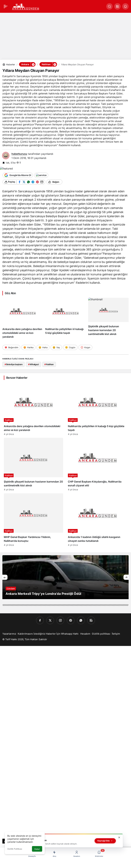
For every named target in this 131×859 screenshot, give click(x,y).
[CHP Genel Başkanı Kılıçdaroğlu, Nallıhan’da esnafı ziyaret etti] (97, 464)
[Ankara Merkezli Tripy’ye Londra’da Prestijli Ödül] (65, 577)
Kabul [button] (37, 849)
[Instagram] (60, 620)
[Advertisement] (65, 35)
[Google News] (91, 620)
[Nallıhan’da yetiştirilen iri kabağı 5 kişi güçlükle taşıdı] (65, 318)
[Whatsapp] (81, 620)
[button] (117, 6)
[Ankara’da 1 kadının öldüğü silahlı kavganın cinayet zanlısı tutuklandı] (97, 519)
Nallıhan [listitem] (49, 364)
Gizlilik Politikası (14, 849)
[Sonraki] (126, 577)
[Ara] (109, 6)
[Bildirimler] (125, 6)
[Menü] (5, 6)
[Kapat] (119, 837)
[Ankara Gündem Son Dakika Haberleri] (25, 6)
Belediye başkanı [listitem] (14, 364)
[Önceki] (5, 577)
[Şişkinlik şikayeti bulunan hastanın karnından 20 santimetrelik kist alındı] (108, 318)
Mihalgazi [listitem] (33, 364)
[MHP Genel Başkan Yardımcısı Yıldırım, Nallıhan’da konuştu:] (33, 519)
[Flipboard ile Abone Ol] (41, 175)
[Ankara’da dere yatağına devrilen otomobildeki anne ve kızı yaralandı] (22, 318)
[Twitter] (50, 620)
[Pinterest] (70, 620)
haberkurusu (19, 153)
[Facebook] (40, 620)
